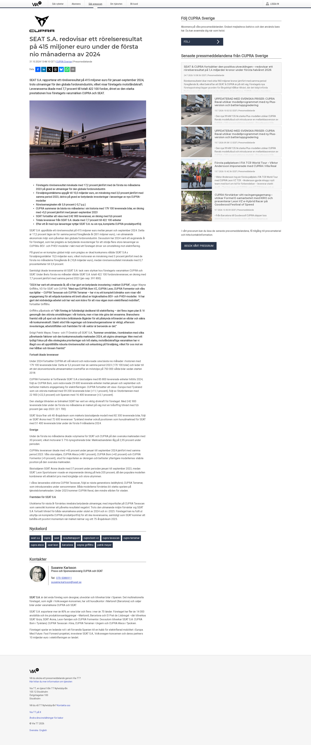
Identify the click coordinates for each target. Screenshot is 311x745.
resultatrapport (71, 538)
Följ (187, 41)
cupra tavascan (111, 538)
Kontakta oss (63, 705)
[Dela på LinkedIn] (43, 70)
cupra (47, 538)
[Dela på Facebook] (37, 70)
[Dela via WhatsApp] (67, 70)
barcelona (67, 544)
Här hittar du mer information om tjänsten (50, 681)
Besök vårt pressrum (198, 245)
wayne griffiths (85, 544)
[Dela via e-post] (72, 70)
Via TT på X (35, 712)
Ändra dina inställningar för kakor (46, 718)
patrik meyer (104, 544)
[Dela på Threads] (55, 70)
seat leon (53, 544)
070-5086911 (64, 578)
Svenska (33, 730)
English (43, 730)
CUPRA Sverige (64, 61)
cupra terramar (131, 538)
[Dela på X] (49, 70)
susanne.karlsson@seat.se (66, 582)
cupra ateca (37, 544)
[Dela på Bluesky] (61, 70)
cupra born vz (91, 538)
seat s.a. (35, 538)
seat (56, 538)
